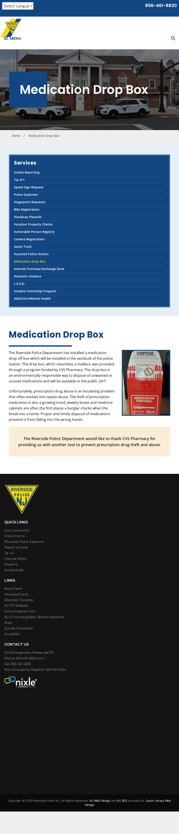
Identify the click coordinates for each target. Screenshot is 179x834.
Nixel (8, 623)
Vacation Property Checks (33, 224)
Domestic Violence (27, 276)
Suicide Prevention (18, 628)
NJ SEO (122, 800)
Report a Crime (16, 547)
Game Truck (23, 246)
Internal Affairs (15, 559)
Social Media (13, 570)
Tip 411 (19, 180)
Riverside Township (18, 600)
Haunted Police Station (31, 254)
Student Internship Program (35, 291)
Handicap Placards (28, 217)
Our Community (16, 530)
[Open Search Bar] (173, 38)
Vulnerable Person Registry (34, 232)
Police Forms (14, 536)
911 (51, 653)
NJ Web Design (100, 800)
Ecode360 (12, 634)
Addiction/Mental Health (32, 298)
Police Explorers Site (19, 611)
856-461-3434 (56, 670)
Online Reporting (27, 172)
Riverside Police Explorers (23, 542)
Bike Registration (27, 209)
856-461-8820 (161, 5)
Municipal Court (16, 594)
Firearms (11, 564)
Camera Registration (29, 239)
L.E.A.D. (19, 284)
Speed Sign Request (28, 187)
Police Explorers (26, 195)
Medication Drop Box (30, 261)
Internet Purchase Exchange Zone (39, 269)
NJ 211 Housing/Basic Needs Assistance (34, 617)
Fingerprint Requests (29, 202)
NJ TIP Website (16, 606)
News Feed (13, 589)
